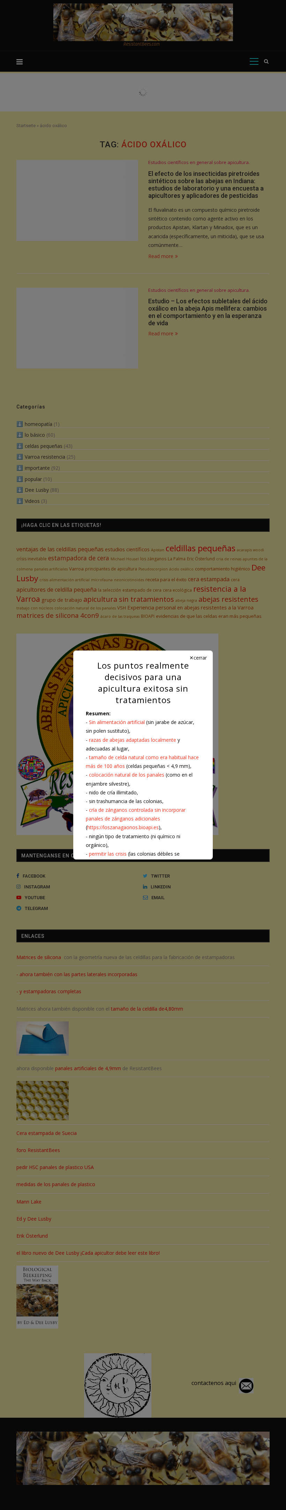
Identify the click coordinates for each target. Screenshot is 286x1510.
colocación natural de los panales (126, 774)
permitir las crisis (108, 853)
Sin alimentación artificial (117, 722)
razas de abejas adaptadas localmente (132, 740)
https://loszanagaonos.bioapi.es (123, 827)
